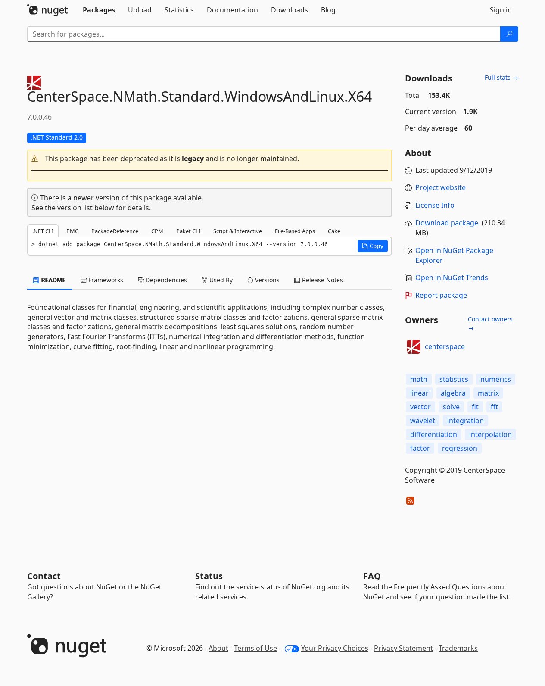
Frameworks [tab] (105, 280)
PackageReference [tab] (114, 231)
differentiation (433, 434)
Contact (44, 576)
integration (465, 420)
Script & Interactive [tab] (237, 231)
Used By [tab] (220, 280)
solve (451, 407)
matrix (488, 393)
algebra (453, 393)
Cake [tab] (334, 231)
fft (494, 407)
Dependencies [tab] (165, 280)
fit (475, 407)
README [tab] (53, 280)
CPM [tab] (157, 231)
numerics (495, 379)
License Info (435, 205)
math (418, 379)
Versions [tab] (266, 280)
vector (420, 407)
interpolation (490, 434)
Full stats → (501, 77)
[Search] (509, 34)
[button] (209, 159)
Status (209, 576)
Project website (440, 187)
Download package (446, 223)
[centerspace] (413, 347)
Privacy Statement (403, 648)
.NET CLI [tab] (42, 231)
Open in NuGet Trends (451, 277)
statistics (453, 379)
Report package (441, 295)
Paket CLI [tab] (188, 231)
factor (420, 448)
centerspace (445, 346)
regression (459, 448)
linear (419, 393)
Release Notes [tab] (321, 280)
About (218, 648)
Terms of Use (255, 648)
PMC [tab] (72, 231)
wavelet (422, 420)
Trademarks (458, 648)
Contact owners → (490, 323)
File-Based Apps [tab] (295, 231)
